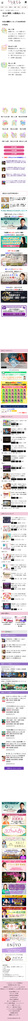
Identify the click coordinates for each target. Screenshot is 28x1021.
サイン (23, 539)
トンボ (7, 541)
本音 (13, 489)
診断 (12, 522)
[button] (14, 361)
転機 (19, 700)
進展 (15, 489)
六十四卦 (3, 580)
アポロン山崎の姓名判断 (14, 1010)
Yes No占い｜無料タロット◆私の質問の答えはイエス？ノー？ (13, 364)
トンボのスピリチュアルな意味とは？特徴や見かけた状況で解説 (18, 536)
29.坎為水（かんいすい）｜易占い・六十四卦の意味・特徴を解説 (18, 575)
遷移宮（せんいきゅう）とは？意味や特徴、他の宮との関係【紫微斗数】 (18, 585)
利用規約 (20, 983)
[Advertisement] (14, 92)
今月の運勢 (14, 153)
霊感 (18, 609)
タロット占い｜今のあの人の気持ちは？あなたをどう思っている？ (18, 502)
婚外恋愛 (12, 735)
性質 (21, 578)
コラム (6, 7)
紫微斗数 (23, 588)
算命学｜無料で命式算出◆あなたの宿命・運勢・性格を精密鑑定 (18, 494)
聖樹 (7, 700)
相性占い (13, 461)
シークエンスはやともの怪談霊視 (14, 1009)
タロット (17, 434)
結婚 (15, 7)
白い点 (9, 561)
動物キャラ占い (4, 551)
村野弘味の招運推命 (14, 995)
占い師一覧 (22, 987)
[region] (14, 362)
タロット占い (3, 367)
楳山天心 (8, 721)
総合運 (15, 700)
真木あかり (8, 709)
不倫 (21, 733)
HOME (2, 7)
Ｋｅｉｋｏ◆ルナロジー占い (14, 1005)
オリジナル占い (15, 709)
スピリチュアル (17, 539)
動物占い (17, 425)
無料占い (11, 7)
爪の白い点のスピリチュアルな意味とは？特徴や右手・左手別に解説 (18, 556)
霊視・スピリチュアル (14, 733)
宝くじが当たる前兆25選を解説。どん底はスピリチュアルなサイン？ (18, 595)
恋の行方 (22, 723)
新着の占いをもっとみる (14, 768)
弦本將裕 (13, 425)
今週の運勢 (14, 150)
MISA (7, 733)
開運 (15, 578)
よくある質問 (17, 988)
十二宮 (3, 590)
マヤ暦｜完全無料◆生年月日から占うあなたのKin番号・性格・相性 (18, 439)
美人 (18, 529)
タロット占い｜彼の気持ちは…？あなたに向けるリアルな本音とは (18, 447)
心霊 (21, 609)
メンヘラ (23, 522)
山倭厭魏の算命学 (14, 1012)
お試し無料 (19, 489)
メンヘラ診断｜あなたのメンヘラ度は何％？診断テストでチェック (18, 519)
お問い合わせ (24, 988)
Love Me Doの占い (14, 997)
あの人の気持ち (20, 451)
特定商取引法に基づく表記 (14, 984)
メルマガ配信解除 (9, 988)
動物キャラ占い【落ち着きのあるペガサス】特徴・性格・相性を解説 (18, 546)
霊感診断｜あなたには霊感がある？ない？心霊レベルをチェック (18, 605)
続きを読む (17, 40)
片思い (19, 7)
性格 (21, 529)
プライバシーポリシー (13, 987)
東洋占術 (13, 721)
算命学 (12, 745)
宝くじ (7, 600)
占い (23, 432)
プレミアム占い (14, 487)
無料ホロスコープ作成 (16, 466)
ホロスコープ (13, 469)
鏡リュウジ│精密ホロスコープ (14, 1001)
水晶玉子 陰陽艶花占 (14, 999)
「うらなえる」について (11, 983)
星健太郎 (8, 745)
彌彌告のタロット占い (14, 1014)
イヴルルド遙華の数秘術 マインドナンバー (14, 1003)
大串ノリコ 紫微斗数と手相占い (14, 1007)
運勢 (15, 588)
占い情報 (24, 529)
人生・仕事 (24, 7)
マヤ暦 (24, 442)
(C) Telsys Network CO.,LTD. (14, 1018)
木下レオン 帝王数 (14, 993)
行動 (7, 747)
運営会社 (2, 988)
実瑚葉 (7, 757)
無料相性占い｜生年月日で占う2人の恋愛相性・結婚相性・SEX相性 (18, 458)
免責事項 (6, 987)
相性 (22, 461)
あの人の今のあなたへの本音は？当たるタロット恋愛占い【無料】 (18, 475)
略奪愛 (7, 735)
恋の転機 (11, 747)
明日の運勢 (14, 147)
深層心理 (19, 522)
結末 (18, 712)
